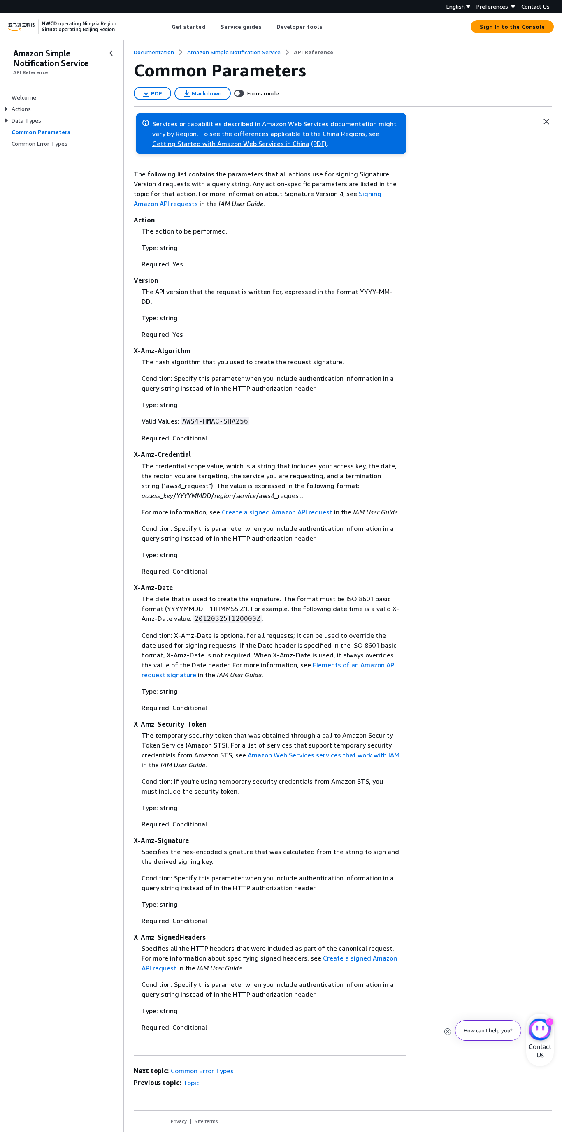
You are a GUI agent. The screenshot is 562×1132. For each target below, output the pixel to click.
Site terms (206, 1121)
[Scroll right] (328, 26)
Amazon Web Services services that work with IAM (323, 755)
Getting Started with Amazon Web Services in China (230, 143)
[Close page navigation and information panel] (546, 121)
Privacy (179, 1121)
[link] (313, 52)
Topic (191, 1083)
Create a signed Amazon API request (277, 512)
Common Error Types (202, 1071)
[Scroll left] (165, 26)
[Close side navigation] (111, 53)
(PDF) (319, 143)
